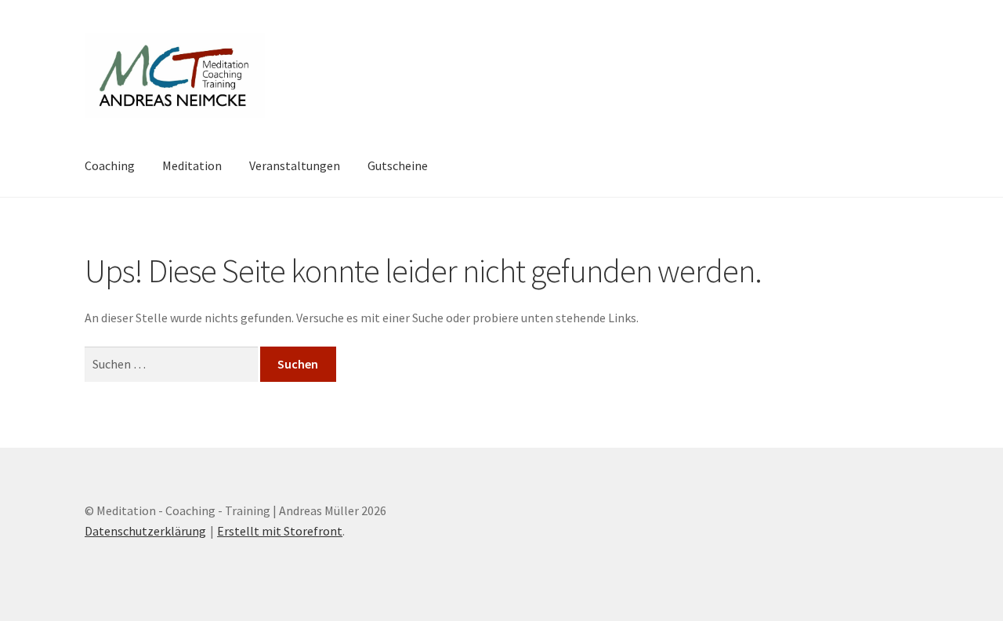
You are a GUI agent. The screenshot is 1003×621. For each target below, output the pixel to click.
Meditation (192, 165)
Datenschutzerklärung (145, 531)
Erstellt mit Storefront (279, 531)
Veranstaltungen (294, 165)
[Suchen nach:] (172, 364)
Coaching (110, 165)
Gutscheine (398, 165)
